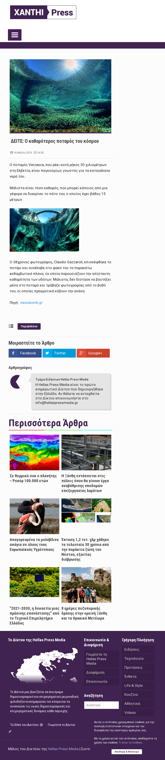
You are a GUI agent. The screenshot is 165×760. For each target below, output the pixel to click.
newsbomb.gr (31, 302)
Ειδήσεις (131, 649)
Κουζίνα (131, 694)
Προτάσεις (133, 667)
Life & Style (133, 685)
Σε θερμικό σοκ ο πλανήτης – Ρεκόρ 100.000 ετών (33, 478)
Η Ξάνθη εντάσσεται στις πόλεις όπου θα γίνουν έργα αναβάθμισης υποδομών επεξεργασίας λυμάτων (85, 483)
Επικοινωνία (96, 681)
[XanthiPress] (43, 11)
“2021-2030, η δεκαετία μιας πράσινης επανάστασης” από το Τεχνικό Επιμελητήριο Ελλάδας (34, 616)
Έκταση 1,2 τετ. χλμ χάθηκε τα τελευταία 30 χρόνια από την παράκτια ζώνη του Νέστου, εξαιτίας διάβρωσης (85, 549)
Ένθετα (130, 676)
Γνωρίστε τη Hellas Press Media (96, 659)
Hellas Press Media (63, 749)
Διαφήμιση (95, 672)
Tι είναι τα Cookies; (130, 742)
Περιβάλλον (29, 326)
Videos (130, 712)
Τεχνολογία (134, 658)
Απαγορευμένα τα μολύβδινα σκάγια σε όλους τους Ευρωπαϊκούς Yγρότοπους (34, 544)
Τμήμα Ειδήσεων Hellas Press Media (62, 379)
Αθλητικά (132, 703)
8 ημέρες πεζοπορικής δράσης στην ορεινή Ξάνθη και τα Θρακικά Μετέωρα (84, 613)
